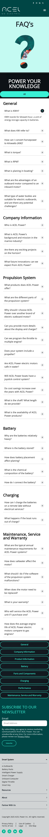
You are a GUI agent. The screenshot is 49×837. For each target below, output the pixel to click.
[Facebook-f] (33, 3)
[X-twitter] (43, 3)
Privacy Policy (24, 736)
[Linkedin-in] (40, 3)
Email (5, 718)
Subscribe (9, 743)
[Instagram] (36, 3)
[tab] (24, 94)
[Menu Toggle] (44, 10)
